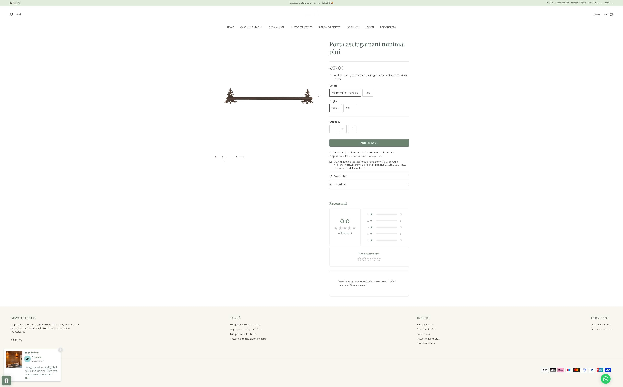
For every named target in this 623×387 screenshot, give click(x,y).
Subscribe (311, 205)
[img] (31, 352)
